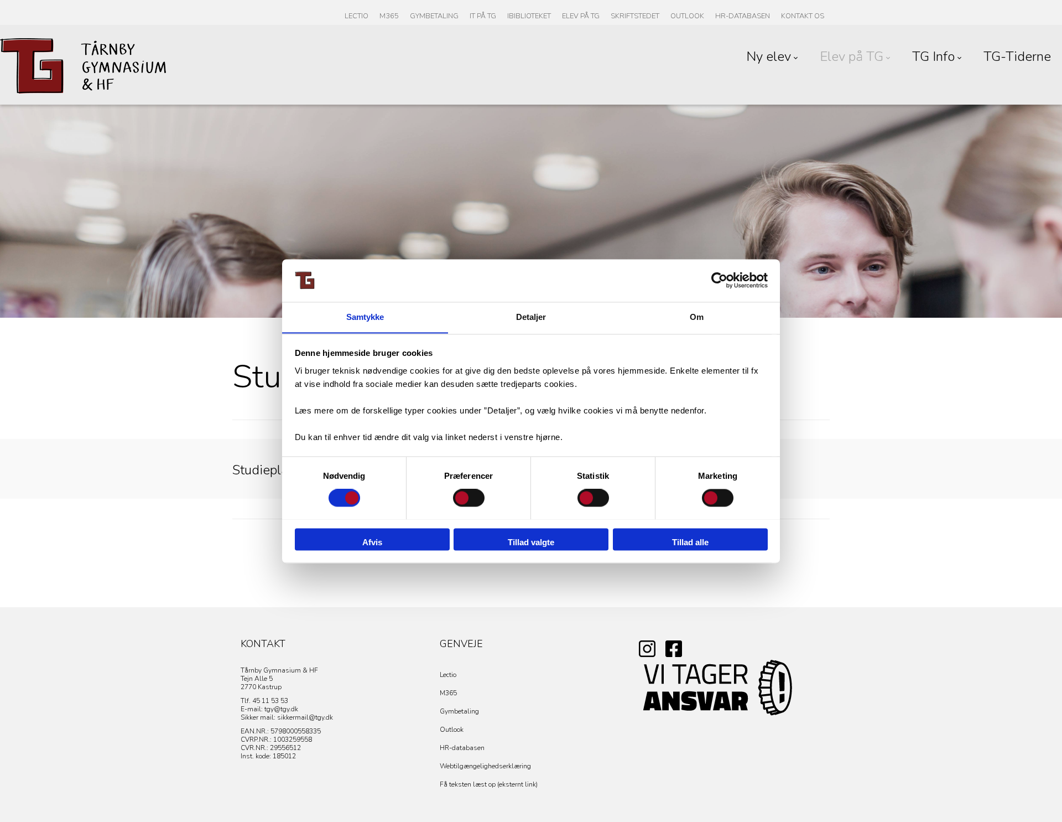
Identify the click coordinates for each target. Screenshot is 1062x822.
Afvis (372, 542)
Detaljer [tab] (531, 317)
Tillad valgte (531, 542)
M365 (448, 693)
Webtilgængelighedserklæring (485, 766)
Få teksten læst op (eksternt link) (489, 784)
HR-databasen (462, 747)
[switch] (469, 497)
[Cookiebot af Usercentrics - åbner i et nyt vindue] (719, 280)
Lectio (448, 674)
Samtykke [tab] (365, 317)
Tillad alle (690, 542)
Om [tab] (697, 317)
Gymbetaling (459, 711)
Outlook (452, 729)
